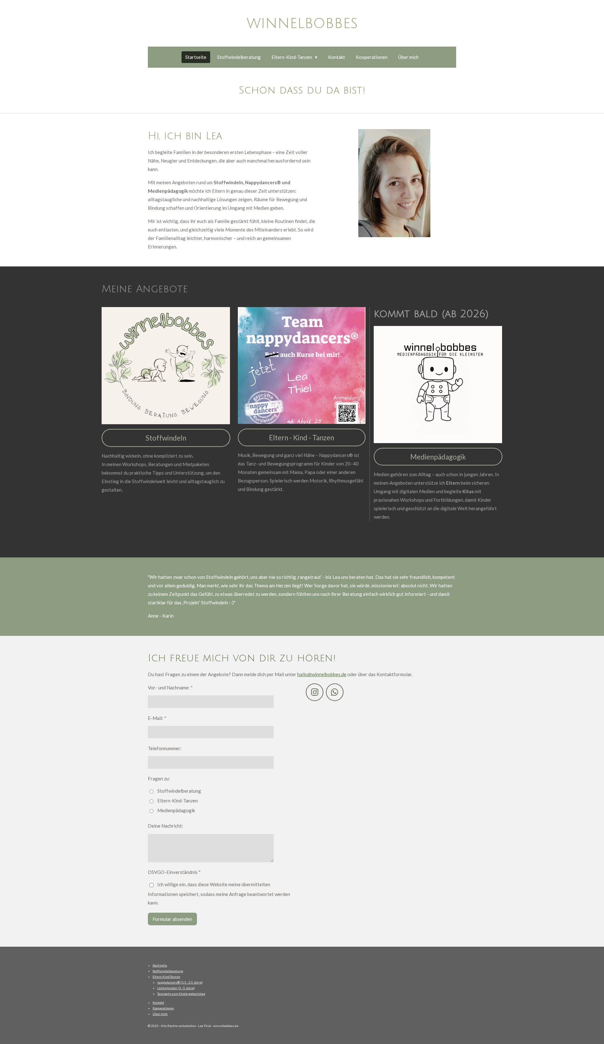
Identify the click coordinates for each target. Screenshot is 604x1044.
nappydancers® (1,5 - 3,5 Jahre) (180, 982)
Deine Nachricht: (165, 826)
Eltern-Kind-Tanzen (177, 800)
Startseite (160, 965)
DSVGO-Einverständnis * (174, 872)
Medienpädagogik (176, 810)
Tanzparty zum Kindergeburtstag (181, 994)
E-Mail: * (157, 718)
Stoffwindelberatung (179, 791)
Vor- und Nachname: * (170, 687)
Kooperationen (163, 1008)
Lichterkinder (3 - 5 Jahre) (176, 988)
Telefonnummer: (165, 748)
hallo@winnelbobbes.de (321, 674)
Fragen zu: (159, 778)
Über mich (160, 1014)
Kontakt (158, 1002)
